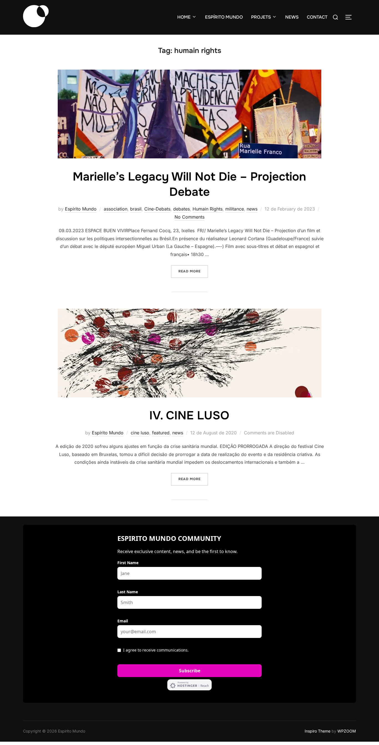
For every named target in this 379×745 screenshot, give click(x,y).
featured (161, 432)
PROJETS (261, 17)
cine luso (140, 432)
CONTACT (317, 17)
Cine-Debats (157, 209)
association (115, 209)
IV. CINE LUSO (189, 415)
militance (234, 209)
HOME (184, 17)
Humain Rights (208, 209)
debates (181, 209)
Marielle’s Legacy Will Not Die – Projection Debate (189, 184)
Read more (193, 271)
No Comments (189, 217)
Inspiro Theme (317, 731)
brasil (136, 209)
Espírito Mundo (81, 209)
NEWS (292, 17)
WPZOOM (346, 731)
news (252, 209)
